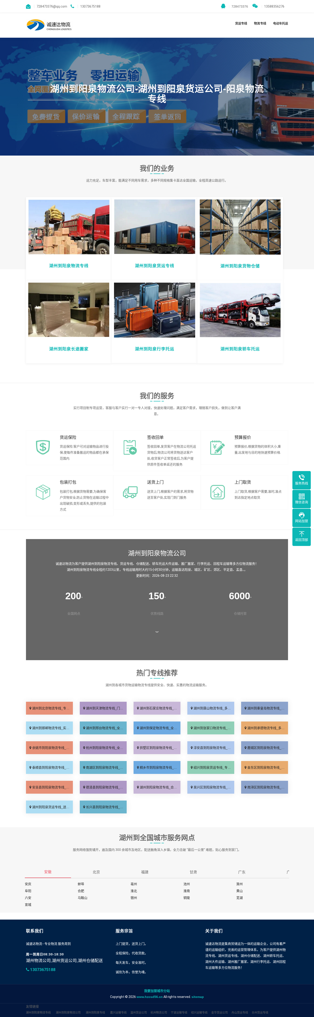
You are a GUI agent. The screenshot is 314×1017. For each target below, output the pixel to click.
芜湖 (239, 898)
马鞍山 (82, 898)
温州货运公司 (138, 1012)
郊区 (217, 569)
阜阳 (28, 891)
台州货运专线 (260, 1012)
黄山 (239, 891)
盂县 (239, 569)
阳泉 (188, 569)
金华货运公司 (219, 1012)
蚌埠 (81, 884)
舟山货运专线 (239, 1012)
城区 (197, 569)
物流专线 (260, 23)
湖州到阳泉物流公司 (68, 1012)
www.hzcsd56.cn (150, 997)
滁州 (239, 884)
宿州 (134, 898)
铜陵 (186, 898)
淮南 (186, 891)
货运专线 (241, 23)
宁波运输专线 (179, 1012)
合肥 (81, 891)
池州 (186, 884)
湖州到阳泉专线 (95, 1012)
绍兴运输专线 (199, 1012)
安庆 (28, 884)
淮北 (134, 891)
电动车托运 (280, 23)
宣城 (28, 904)
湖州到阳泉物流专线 (38, 1012)
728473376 (238, 6)
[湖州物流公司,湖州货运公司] (49, 25)
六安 (28, 898)
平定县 (228, 569)
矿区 (207, 569)
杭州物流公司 (159, 1012)
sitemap (197, 997)
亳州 (134, 884)
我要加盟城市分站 (157, 991)
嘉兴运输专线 (118, 1012)
